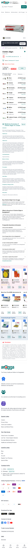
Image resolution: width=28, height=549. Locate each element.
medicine (4, 204)
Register (22, 43)
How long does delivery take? (8, 249)
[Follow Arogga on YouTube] (11, 523)
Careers (3, 420)
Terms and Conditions (6, 424)
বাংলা (24, 124)
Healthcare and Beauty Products (9, 442)
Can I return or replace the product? (10, 256)
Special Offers (4, 460)
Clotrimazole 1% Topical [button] (13, 60)
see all (25, 266)
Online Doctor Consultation (7, 435)
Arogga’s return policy (6, 260)
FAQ (2, 453)
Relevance (20, 74)
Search (24, 7)
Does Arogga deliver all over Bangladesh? (11, 236)
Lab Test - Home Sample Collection (9, 437)
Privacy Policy (4, 422)
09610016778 (10, 469)
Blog (2, 451)
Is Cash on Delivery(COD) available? (10, 242)
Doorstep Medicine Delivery (8, 440)
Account (3, 455)
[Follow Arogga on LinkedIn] (2, 523)
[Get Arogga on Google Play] (4, 514)
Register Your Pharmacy (6, 458)
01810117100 (11, 471)
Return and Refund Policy (7, 426)
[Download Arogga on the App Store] (12, 514)
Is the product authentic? (7, 227)
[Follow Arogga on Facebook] (5, 523)
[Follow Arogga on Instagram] (8, 523)
